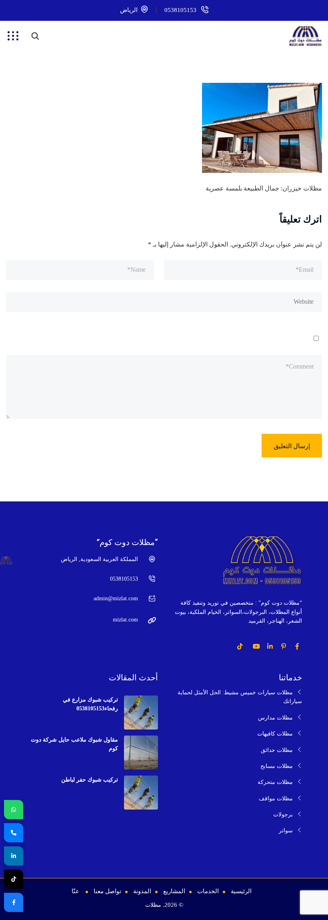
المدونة (142, 891)
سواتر (286, 831)
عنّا (75, 891)
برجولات (283, 815)
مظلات (153, 905)
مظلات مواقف (276, 799)
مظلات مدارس (275, 718)
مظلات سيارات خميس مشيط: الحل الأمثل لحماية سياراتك (240, 696)
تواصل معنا (107, 891)
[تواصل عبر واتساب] (13, 809)
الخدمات (208, 891)
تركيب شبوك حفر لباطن (89, 780)
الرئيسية (241, 891)
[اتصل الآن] (13, 832)
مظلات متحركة (275, 782)
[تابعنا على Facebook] (13, 902)
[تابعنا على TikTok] (13, 879)
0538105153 (180, 10)
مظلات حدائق (277, 750)
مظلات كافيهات (275, 734)
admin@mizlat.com (116, 598)
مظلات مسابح (276, 766)
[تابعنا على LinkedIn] (13, 856)
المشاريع (174, 891)
